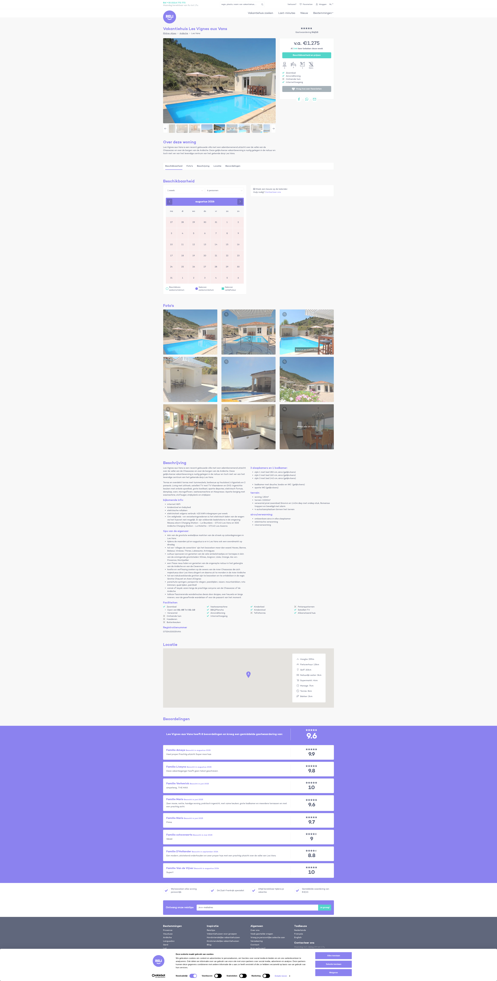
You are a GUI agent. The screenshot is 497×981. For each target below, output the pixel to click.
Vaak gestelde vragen (261, 934)
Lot (165, 948)
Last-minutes (286, 13)
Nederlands (300, 930)
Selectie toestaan (333, 964)
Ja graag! (325, 907)
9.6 (311, 805)
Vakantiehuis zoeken (260, 13)
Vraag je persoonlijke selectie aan (267, 937)
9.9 (311, 754)
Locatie (217, 166)
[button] (331, 4)
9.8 (311, 771)
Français (298, 934)
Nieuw (304, 13)
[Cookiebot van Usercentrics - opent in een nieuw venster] (158, 976)
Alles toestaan (333, 955)
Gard (165, 944)
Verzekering (256, 941)
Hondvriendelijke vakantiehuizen (223, 937)
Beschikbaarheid (173, 166)
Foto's (190, 166)
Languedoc (168, 941)
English (298, 937)
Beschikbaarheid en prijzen (307, 55)
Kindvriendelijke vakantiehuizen (223, 941)
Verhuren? (291, 4)
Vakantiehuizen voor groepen (222, 934)
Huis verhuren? (257, 948)
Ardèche (167, 937)
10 (311, 787)
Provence (167, 930)
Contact (254, 944)
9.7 (311, 822)
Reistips (211, 930)
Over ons (255, 930)
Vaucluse (168, 934)
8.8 (311, 855)
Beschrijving (203, 166)
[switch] (218, 976)
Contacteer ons (273, 192)
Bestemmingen (322, 13)
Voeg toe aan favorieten (309, 89)
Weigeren (333, 972)
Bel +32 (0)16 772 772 (174, 3)
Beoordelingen (232, 166)
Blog (209, 944)
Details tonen (281, 976)
